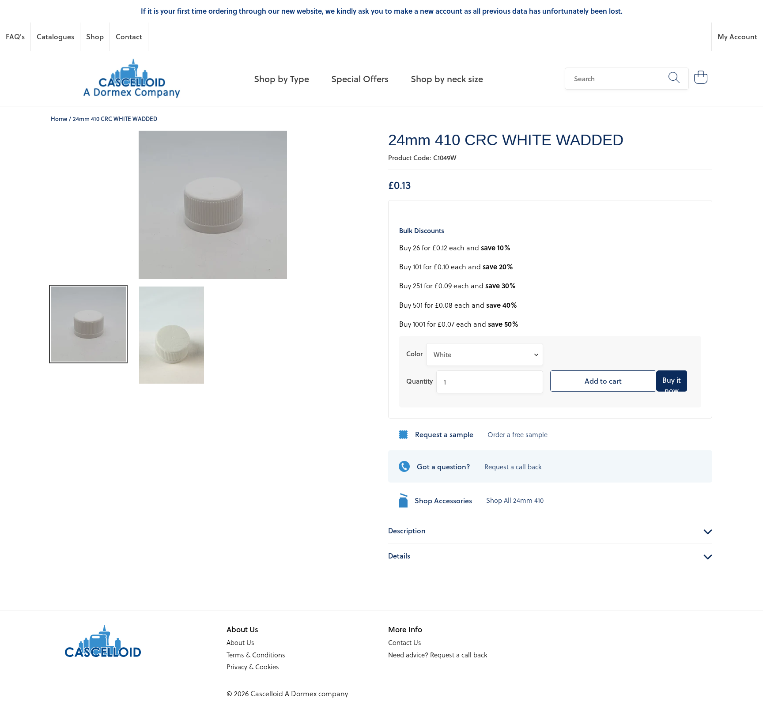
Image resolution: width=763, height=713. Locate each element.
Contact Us (404, 642)
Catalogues (55, 36)
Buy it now (671, 383)
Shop (95, 36)
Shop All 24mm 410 (515, 500)
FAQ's (15, 36)
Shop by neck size (447, 78)
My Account (737, 36)
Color (414, 353)
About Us (240, 642)
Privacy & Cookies (253, 667)
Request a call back (512, 467)
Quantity (419, 381)
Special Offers (360, 78)
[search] (626, 79)
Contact (129, 36)
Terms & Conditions (256, 655)
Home (59, 118)
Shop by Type (281, 78)
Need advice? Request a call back (437, 655)
